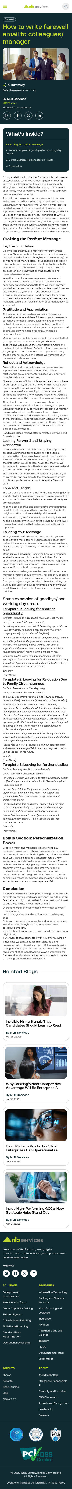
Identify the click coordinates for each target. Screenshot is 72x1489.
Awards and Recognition (53, 1403)
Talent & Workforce (15, 1303)
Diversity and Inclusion (52, 1391)
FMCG (42, 1347)
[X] (28, 116)
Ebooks (7, 1375)
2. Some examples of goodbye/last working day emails (34, 152)
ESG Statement (48, 1397)
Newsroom (9, 1399)
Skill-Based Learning (15, 1327)
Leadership (45, 1409)
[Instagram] (7, 116)
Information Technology (53, 1292)
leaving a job (43, 181)
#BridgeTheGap (48, 1375)
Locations (13, 1483)
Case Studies (11, 1387)
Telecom (44, 1341)
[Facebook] (18, 116)
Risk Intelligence (12, 1315)
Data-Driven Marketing (17, 1321)
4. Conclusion (14, 166)
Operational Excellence (16, 1343)
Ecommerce (46, 1359)
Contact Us (27, 1483)
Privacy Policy (56, 1483)
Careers (44, 1415)
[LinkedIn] (39, 116)
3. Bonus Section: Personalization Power (29, 160)
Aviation (44, 1325)
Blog (5, 1393)
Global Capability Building (18, 1309)
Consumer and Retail (51, 1353)
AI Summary (16, 85)
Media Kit (41, 1483)
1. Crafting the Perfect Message (24, 145)
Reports (8, 1381)
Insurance (45, 1319)
